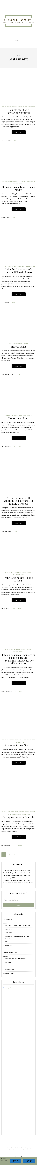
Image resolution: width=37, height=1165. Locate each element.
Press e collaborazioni (18, 1154)
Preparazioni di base (18, 106)
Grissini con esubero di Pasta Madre (18, 188)
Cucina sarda (6, 811)
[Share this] (27, 141)
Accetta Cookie (15, 1161)
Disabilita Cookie (29, 1161)
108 (14, 608)
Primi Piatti (18, 740)
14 (14, 771)
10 (14, 446)
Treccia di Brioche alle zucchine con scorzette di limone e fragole (18, 500)
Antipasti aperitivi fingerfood (11, 181)
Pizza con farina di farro (18, 745)
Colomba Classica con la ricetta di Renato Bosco (18, 271)
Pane (28, 181)
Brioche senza (18, 346)
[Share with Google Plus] (32, 141)
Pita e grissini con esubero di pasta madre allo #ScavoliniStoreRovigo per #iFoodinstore (18, 659)
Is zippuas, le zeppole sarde (18, 817)
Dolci (4, 106)
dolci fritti (18, 811)
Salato (32, 181)
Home (5, 1154)
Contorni (8, 962)
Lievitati (8, 106)
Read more (18, 132)
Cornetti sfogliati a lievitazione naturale (18, 111)
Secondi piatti (30, 740)
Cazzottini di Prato (18, 418)
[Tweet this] (29, 141)
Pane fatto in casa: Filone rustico (18, 579)
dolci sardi (25, 811)
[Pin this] (34, 141)
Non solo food (8, 945)
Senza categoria (29, 106)
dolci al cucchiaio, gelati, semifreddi (17, 925)
